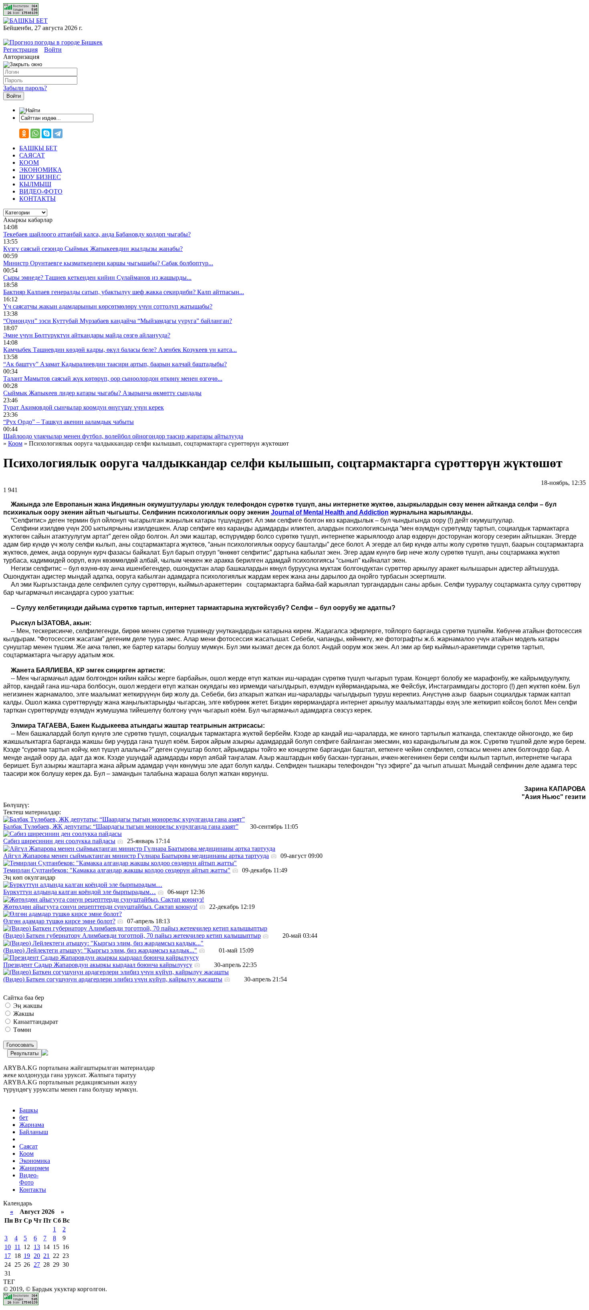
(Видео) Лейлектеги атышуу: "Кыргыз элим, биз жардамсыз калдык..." (100, 950)
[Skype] (46, 133)
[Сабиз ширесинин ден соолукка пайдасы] (62, 833)
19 (27, 1255)
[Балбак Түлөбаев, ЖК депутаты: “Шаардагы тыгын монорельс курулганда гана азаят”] (124, 819)
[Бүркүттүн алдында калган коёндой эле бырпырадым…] (82, 884)
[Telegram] (58, 133)
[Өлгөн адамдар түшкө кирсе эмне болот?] (62, 913)
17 (7, 1255)
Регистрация (20, 49)
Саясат (28, 1146)
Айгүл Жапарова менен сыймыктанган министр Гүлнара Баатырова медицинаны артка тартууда (136, 855)
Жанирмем (34, 1168)
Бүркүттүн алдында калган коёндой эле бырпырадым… (79, 891)
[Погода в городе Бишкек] (53, 42)
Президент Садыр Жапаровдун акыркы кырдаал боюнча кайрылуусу (97, 964)
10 (7, 1246)
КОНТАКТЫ (37, 198)
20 (37, 1255)
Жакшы (23, 1013)
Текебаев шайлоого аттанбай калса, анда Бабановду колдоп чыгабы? (97, 234)
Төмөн (21, 1029)
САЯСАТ (32, 155)
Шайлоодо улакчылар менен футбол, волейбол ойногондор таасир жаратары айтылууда (123, 436)
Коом (26, 1153)
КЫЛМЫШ (35, 184)
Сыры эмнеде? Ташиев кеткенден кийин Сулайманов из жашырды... (97, 277)
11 (17, 1246)
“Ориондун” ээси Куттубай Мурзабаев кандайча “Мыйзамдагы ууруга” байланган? (117, 320)
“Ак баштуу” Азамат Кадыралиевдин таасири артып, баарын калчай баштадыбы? (115, 364)
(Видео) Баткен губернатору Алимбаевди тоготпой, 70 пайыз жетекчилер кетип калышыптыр (132, 935)
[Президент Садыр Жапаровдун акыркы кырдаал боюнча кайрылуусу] (101, 957)
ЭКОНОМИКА (40, 169)
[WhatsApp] (35, 133)
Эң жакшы (27, 1005)
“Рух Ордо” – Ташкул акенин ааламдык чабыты (68, 421)
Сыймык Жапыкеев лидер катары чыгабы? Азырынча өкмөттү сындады (102, 393)
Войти (53, 49)
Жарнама (31, 1124)
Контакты (32, 1189)
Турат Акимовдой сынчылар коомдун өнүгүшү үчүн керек (83, 407)
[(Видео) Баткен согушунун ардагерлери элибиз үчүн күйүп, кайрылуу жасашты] (116, 972)
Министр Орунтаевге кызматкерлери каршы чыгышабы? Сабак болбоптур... (108, 263)
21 (46, 1255)
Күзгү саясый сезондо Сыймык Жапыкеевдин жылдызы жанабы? (93, 248)
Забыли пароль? (25, 88)
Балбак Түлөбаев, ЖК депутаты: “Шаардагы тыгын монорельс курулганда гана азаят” (120, 826)
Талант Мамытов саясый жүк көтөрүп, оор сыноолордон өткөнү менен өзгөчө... (112, 378)
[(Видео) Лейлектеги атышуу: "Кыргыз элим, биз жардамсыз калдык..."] (103, 943)
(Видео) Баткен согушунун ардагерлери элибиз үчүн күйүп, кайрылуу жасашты (112, 979)
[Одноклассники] (24, 133)
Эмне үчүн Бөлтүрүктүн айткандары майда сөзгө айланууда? (86, 335)
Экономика (34, 1160)
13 (37, 1246)
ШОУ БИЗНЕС (40, 177)
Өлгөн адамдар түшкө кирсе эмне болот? (59, 921)
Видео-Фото (28, 1179)
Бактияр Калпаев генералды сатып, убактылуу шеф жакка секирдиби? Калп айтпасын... (123, 292)
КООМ (29, 162)
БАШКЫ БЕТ (38, 148)
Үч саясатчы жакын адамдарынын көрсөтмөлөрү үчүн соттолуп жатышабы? (107, 306)
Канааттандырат (35, 1021)
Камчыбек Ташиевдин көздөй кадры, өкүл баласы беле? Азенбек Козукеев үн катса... (120, 349)
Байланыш (33, 1131)
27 (37, 1264)
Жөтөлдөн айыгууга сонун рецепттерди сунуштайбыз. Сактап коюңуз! (100, 906)
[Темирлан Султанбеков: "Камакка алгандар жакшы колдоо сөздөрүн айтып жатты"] (120, 863)
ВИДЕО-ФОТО (41, 191)
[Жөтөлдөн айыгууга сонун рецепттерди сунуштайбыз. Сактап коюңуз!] (103, 899)
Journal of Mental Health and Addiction (330, 512)
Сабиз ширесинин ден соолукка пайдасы (59, 841)
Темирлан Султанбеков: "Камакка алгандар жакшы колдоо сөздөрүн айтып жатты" (116, 870)
